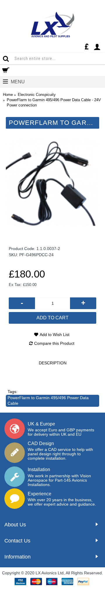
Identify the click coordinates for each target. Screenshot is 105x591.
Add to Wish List (54, 334)
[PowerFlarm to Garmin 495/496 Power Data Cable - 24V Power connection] (52, 181)
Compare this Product (54, 343)
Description (52, 363)
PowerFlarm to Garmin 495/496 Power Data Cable (48, 400)
